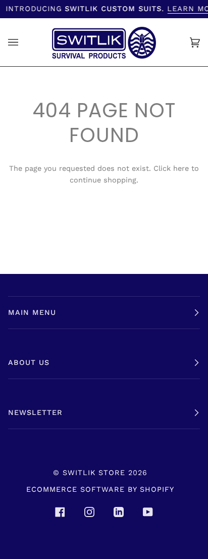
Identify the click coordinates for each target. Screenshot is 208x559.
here (181, 168)
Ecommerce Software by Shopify (100, 489)
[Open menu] (23, 42)
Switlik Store (94, 473)
